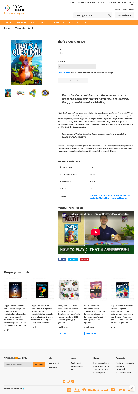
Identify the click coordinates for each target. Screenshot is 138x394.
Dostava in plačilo (101, 366)
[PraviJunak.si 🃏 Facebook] (63, 382)
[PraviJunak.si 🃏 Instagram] (68, 382)
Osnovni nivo (96, 195)
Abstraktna (104, 198)
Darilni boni (76, 363)
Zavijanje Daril (77, 366)
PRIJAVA (117, 9)
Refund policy (99, 373)
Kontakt (73, 22)
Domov (7, 22)
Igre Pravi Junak (24, 22)
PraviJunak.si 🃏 (17, 389)
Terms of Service (100, 369)
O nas (86, 22)
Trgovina (57, 22)
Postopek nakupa (101, 363)
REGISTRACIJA (128, 9)
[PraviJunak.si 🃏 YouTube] (72, 382)
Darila (42, 22)
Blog (73, 369)
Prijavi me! (39, 365)
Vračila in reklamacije (125, 363)
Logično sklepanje (118, 198)
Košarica (126, 15)
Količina (61, 61)
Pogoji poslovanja (123, 372)
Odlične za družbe (111, 195)
